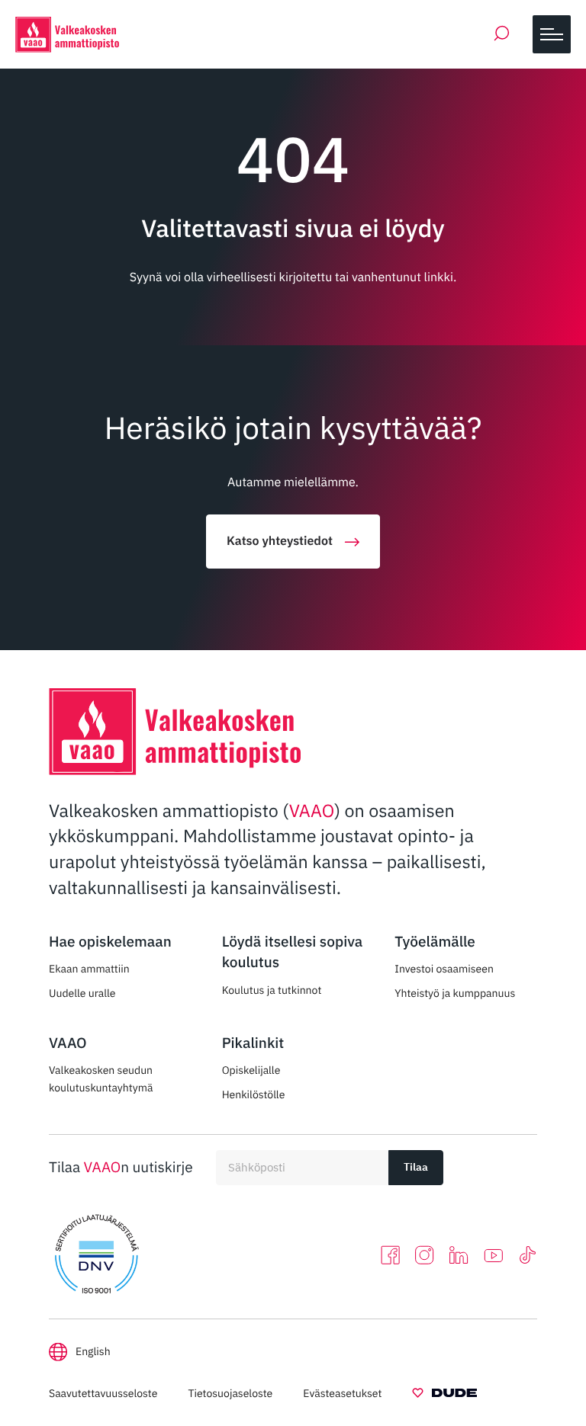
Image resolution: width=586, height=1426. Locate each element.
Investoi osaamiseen (444, 969)
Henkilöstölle (253, 1094)
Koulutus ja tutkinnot (272, 990)
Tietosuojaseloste (230, 1393)
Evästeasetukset (342, 1393)
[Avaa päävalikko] (552, 34)
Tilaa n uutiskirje (121, 1167)
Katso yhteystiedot (280, 541)
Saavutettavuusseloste (103, 1393)
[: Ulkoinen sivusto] (444, 1395)
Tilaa (416, 1167)
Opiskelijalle (251, 1070)
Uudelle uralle (82, 993)
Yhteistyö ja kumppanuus (454, 993)
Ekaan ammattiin (89, 969)
